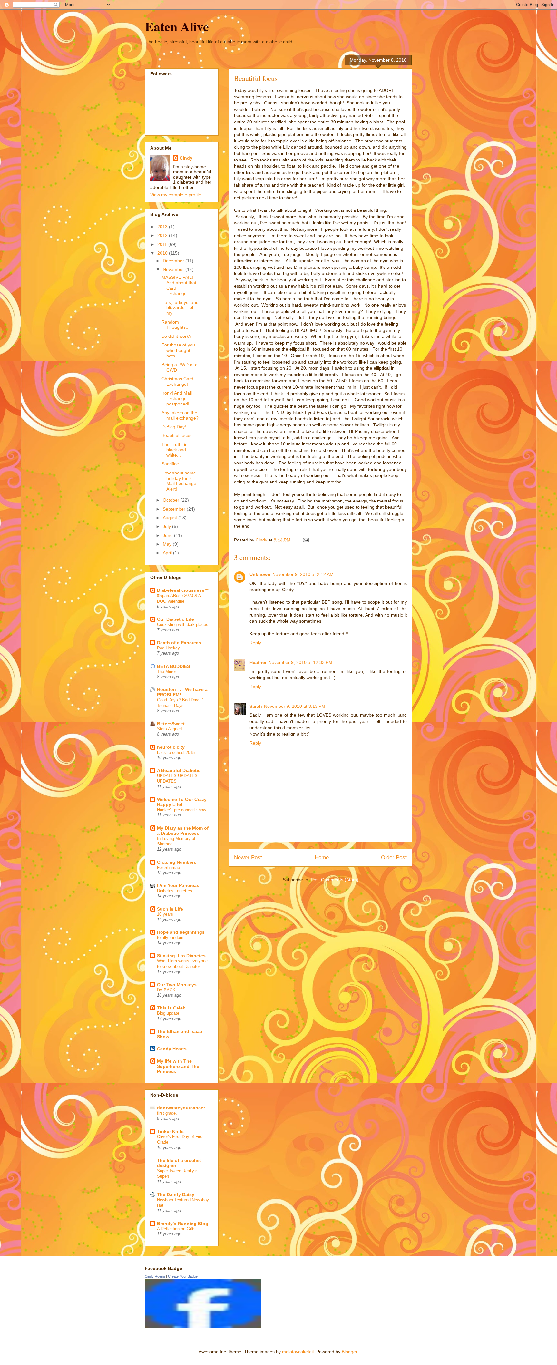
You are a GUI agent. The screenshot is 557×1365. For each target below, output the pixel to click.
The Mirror (166, 671)
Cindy (186, 158)
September (175, 509)
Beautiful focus (176, 435)
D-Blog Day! (173, 426)
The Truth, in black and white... (174, 450)
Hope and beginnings (181, 932)
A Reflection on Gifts (176, 1228)
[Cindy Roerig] (203, 1326)
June (168, 535)
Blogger (349, 1351)
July (167, 526)
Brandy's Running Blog (182, 1223)
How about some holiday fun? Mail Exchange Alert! (178, 481)
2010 (163, 253)
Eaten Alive (177, 26)
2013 (163, 226)
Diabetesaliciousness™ (183, 590)
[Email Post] (305, 539)
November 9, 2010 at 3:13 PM (294, 706)
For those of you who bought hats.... (178, 350)
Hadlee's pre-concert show (181, 809)
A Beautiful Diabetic (178, 770)
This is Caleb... (173, 1007)
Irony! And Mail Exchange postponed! (176, 398)
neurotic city (171, 747)
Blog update (168, 1013)
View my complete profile (175, 194)
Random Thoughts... (175, 324)
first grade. (167, 1113)
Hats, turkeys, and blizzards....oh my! (180, 308)
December (174, 260)
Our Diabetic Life (175, 619)
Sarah (255, 706)
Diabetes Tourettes (174, 890)
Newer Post (248, 857)
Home (322, 857)
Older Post (394, 857)
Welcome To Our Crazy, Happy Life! (182, 802)
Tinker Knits (170, 1131)
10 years (165, 914)
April (168, 552)
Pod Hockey (168, 648)
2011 (162, 244)
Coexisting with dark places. (183, 624)
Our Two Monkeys (177, 984)
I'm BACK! (167, 990)
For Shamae (168, 867)
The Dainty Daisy (175, 1194)
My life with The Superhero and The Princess (178, 1066)
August (170, 517)
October (172, 499)
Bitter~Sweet (171, 723)
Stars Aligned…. (172, 728)
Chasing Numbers (176, 862)
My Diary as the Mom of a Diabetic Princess (183, 830)
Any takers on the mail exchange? (180, 415)
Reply (255, 642)
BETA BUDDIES (173, 666)
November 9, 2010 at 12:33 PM (300, 662)
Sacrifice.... (172, 463)
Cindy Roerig (155, 1276)
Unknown (259, 574)
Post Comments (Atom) (334, 879)
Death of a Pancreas (179, 642)
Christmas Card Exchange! (177, 381)
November (174, 269)
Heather (258, 662)
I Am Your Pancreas (178, 885)
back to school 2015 (176, 752)
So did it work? (176, 336)
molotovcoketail (298, 1351)
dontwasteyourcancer (181, 1107)
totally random (170, 937)
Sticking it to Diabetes (181, 955)
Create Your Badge (183, 1276)
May (168, 544)
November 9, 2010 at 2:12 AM (303, 574)
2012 (163, 235)
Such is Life (170, 909)
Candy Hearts (172, 1048)
